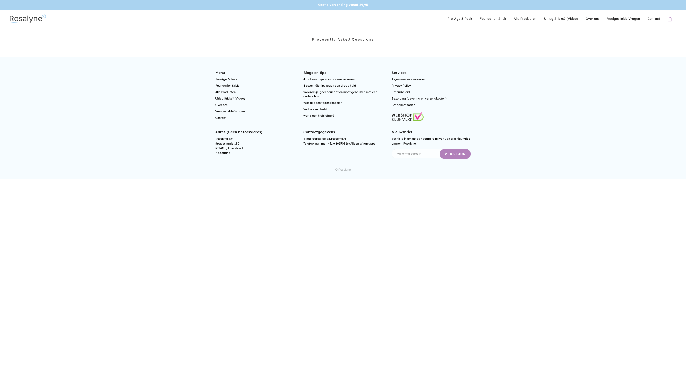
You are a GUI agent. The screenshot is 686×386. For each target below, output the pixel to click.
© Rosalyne (343, 169)
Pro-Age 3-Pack (459, 19)
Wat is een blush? (315, 109)
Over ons (593, 19)
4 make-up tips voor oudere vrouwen (329, 79)
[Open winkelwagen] (670, 19)
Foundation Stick (493, 19)
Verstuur (455, 154)
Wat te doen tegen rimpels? (322, 103)
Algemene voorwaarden (409, 79)
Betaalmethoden (403, 105)
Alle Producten (525, 19)
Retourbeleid (401, 92)
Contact (653, 19)
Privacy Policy (401, 85)
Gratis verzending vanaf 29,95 (343, 5)
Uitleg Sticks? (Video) (561, 19)
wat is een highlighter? (318, 115)
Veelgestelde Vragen (623, 19)
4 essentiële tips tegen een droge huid (329, 85)
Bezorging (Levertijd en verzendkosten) (419, 98)
